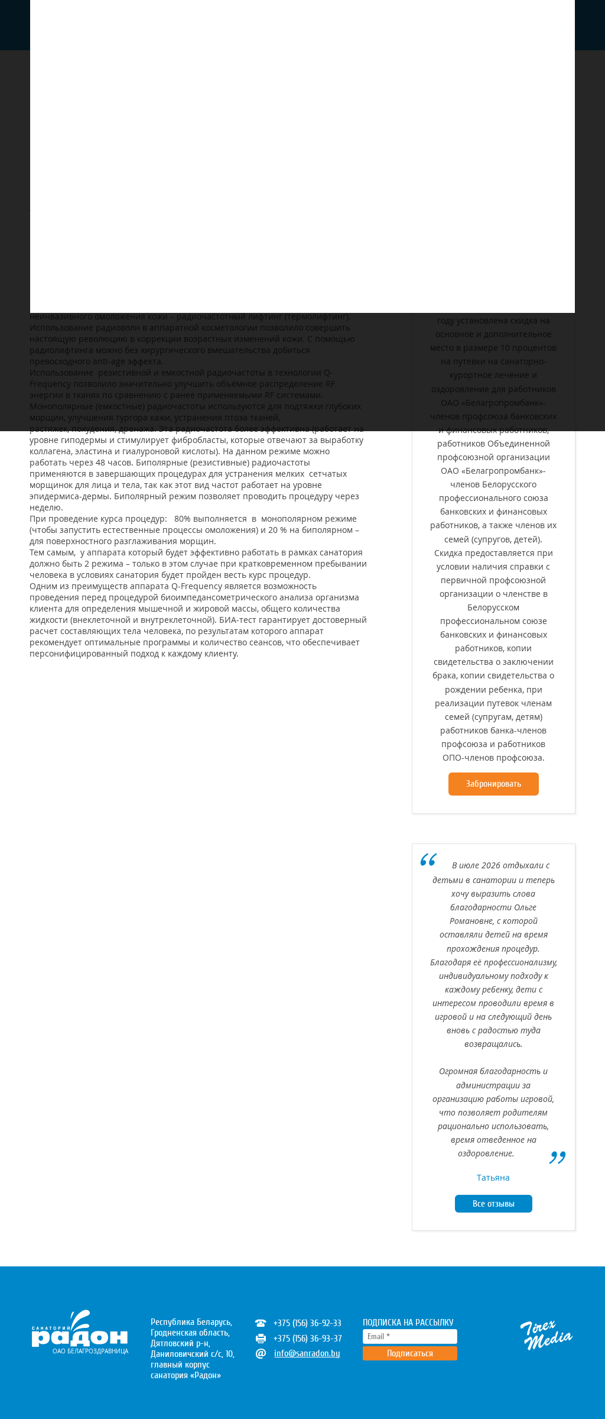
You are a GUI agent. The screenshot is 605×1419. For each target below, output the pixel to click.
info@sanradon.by (307, 1353)
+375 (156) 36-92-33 (307, 1323)
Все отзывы (494, 1203)
